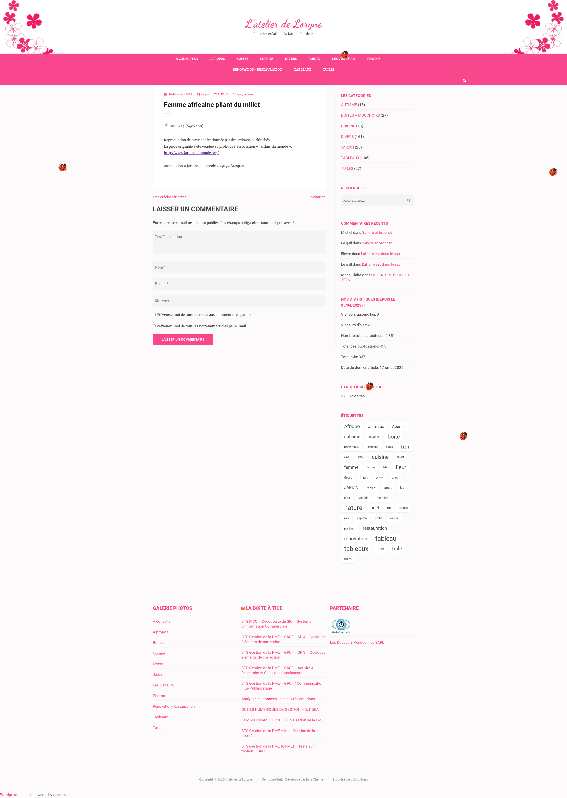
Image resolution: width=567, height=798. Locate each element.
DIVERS (347, 136)
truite (380, 549)
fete (385, 467)
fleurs (348, 477)
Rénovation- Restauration (257, 69)
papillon (362, 518)
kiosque (371, 487)
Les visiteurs (343, 59)
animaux (376, 426)
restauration (375, 528)
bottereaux (351, 447)
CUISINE (348, 126)
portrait (349, 528)
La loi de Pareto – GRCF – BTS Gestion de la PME (282, 720)
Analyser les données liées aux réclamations (278, 699)
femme (351, 467)
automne (374, 436)
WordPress (360, 779)
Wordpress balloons (16, 795)
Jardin (314, 59)
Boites (242, 59)
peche (378, 518)
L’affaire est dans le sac (380, 253)
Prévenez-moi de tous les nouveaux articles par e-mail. (202, 326)
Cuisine (266, 59)
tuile (397, 549)
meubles (382, 498)
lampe (388, 487)
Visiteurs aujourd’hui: (359, 314)
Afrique (237, 94)
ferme (371, 467)
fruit (364, 477)
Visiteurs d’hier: (354, 325)
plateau (394, 518)
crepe (360, 457)
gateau (379, 477)
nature (353, 508)
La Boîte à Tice (264, 608)
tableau (248, 94)
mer (347, 498)
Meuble (363, 498)
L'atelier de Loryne (283, 24)
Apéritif (398, 426)
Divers (291, 59)
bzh (405, 447)
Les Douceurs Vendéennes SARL (357, 642)
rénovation (355, 538)
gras (395, 477)
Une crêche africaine (169, 197)
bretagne (372, 446)
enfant (400, 457)
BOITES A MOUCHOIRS (360, 115)
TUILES (347, 168)
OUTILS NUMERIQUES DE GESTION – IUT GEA (280, 709)
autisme (352, 436)
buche (389, 446)
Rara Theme (314, 779)
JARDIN (347, 147)
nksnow (59, 795)
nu (389, 508)
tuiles (347, 559)
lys (402, 487)
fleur (401, 467)
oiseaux (403, 507)
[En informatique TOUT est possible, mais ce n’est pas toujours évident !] (341, 632)
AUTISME (349, 104)
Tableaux (302, 69)
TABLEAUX (221, 94)
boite (394, 436)
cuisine (380, 457)
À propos (217, 59)
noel (375, 507)
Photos (373, 59)
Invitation (317, 197)
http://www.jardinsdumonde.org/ (191, 153)
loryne (205, 94)
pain (346, 518)
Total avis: (350, 357)
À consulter (187, 59)
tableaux (356, 549)
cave (346, 457)
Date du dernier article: (360, 367)
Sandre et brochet (377, 232)
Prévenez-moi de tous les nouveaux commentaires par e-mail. (207, 315)
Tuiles (328, 69)
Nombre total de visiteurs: (363, 335)
